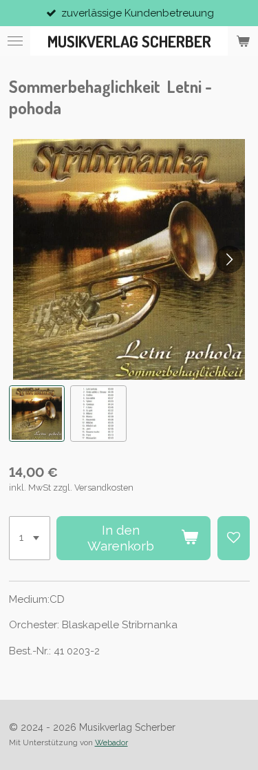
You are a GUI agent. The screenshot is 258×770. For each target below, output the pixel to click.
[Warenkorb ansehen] (243, 41)
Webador (111, 742)
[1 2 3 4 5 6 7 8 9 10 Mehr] (29, 538)
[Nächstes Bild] (229, 259)
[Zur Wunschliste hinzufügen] (233, 538)
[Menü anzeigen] (15, 41)
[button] (37, 413)
